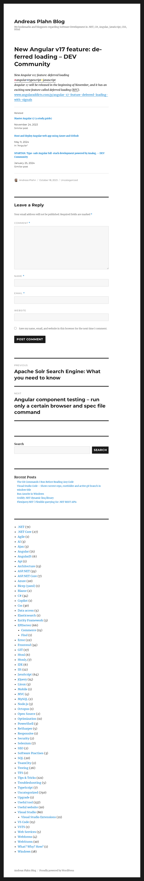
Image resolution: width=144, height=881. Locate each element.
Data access (26, 610)
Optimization (27, 718)
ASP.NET (24, 571)
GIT (20, 650)
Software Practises (30, 753)
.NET (21, 527)
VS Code (23, 822)
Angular (23, 551)
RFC (75, 90)
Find (24, 635)
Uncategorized (69, 180)
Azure (22, 581)
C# (20, 595)
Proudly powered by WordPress (56, 870)
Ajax (21, 546)
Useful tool (25, 802)
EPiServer (24, 625)
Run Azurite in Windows (30, 493)
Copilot (23, 600)
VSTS (21, 827)
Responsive (26, 733)
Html (21, 654)
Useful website (28, 807)
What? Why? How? (31, 846)
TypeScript (25, 787)
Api (20, 561)
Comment (22, 223)
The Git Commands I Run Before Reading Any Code (45, 481)
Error (21, 640)
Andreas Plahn (27, 180)
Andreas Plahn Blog (39, 21)
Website (20, 310)
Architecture (26, 566)
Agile (21, 536)
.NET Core (24, 532)
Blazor (22, 591)
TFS (20, 773)
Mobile (22, 689)
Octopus (23, 709)
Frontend (24, 645)
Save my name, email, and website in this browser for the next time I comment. (63, 328)
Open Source (26, 714)
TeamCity (24, 763)
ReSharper (25, 728)
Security (23, 738)
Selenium (24, 743)
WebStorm (25, 841)
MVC (21, 694)
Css (20, 605)
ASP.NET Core (27, 576)
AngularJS (25, 556)
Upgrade (24, 797)
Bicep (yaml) (26, 586)
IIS (20, 669)
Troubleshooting (29, 782)
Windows (24, 851)
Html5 (22, 659)
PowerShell (25, 723)
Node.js (23, 704)
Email (19, 293)
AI (19, 541)
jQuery (22, 679)
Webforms (25, 836)
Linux (22, 684)
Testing (23, 768)
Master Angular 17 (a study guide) (33, 118)
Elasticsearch (27, 615)
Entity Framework (30, 620)
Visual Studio (27, 812)
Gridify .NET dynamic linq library (35, 497)
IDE (20, 664)
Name (19, 276)
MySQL (23, 699)
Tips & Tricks (27, 777)
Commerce (28, 630)
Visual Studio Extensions (38, 817)
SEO (20, 748)
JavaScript (25, 674)
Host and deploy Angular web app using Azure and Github (46, 135)
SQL (20, 758)
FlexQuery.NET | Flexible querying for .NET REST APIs (47, 501)
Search (19, 444)
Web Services (27, 832)
